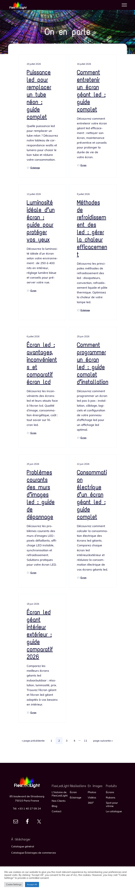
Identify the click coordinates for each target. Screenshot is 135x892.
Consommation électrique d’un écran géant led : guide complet (92, 494)
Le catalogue (114, 811)
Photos (92, 792)
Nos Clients (59, 800)
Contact (56, 811)
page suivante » (103, 741)
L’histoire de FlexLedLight (60, 794)
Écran (83, 165)
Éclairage (35, 167)
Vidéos (92, 797)
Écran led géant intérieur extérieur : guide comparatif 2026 (40, 634)
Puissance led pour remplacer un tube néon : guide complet (39, 94)
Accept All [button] (32, 884)
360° (91, 802)
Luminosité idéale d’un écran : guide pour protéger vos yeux (41, 221)
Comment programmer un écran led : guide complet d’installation (92, 363)
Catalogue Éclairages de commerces (33, 852)
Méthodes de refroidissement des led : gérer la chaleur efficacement (92, 228)
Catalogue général (22, 846)
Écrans (110, 792)
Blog (54, 806)
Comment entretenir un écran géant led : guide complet (91, 91)
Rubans (110, 797)
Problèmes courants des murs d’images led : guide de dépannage (41, 494)
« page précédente (33, 741)
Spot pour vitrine (112, 804)
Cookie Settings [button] (13, 884)
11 (87, 740)
